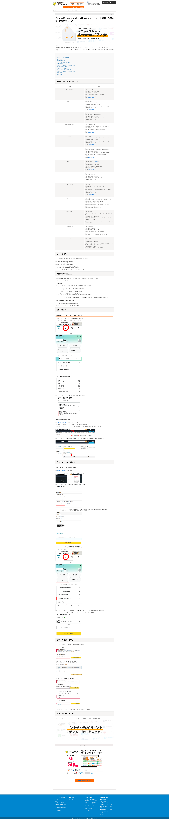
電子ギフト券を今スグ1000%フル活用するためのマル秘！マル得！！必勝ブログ (91, 801)
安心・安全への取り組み (59, 802)
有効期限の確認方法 (61, 60)
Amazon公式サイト (61, 422)
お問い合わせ (104, 812)
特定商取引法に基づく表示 (106, 809)
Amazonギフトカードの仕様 (63, 57)
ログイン (72, 799)
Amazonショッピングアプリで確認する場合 (66, 65)
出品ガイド (56, 801)
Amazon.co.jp (91, 97)
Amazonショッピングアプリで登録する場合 (66, 71)
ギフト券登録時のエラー (62, 72)
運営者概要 (103, 799)
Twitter (102, 814)
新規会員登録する (85, 780)
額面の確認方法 (60, 63)
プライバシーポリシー (105, 802)
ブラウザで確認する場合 (62, 66)
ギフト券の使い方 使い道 (62, 74)
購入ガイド (56, 799)
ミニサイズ (95, 161)
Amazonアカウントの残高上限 (63, 62)
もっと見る (87, 810)
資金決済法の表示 (104, 811)
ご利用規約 (103, 801)
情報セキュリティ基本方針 (106, 804)
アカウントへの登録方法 (62, 68)
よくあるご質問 (57, 810)
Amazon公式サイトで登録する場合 (64, 69)
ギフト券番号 (60, 59)
